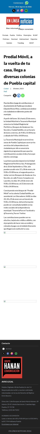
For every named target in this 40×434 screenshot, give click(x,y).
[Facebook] (19, 95)
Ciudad (6, 88)
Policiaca (6, 39)
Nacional (14, 39)
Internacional (24, 39)
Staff (5, 91)
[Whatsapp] (23, 95)
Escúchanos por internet (10, 424)
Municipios (27, 35)
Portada (5, 35)
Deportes (34, 39)
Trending (20, 43)
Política (19, 35)
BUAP (35, 35)
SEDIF (31, 43)
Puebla (12, 35)
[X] (15, 95)
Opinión (9, 43)
